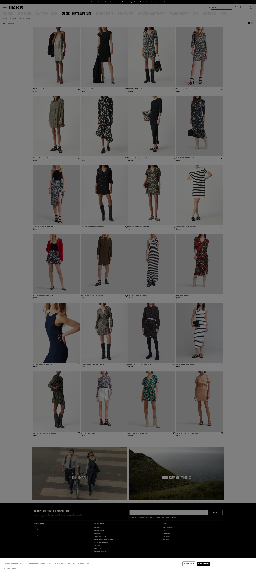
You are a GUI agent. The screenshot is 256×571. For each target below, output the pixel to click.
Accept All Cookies (203, 563)
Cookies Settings (189, 563)
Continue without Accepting (10, 568)
